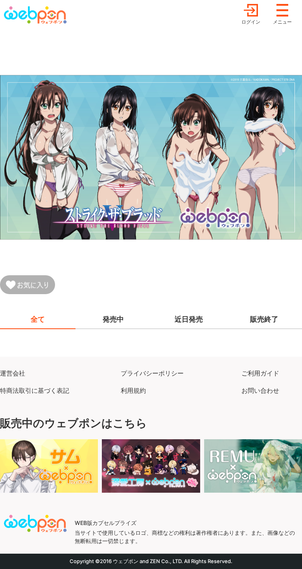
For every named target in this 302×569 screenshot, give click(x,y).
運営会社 (12, 373)
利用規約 (133, 390)
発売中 (113, 319)
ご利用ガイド (260, 373)
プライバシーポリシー (152, 373)
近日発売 (189, 319)
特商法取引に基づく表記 (34, 390)
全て (38, 319)
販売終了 (264, 319)
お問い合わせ (260, 390)
